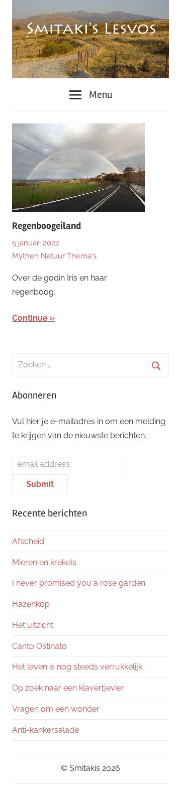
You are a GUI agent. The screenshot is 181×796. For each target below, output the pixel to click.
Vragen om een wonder (56, 709)
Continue (30, 318)
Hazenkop (31, 604)
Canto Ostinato (39, 646)
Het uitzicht (32, 625)
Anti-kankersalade (45, 730)
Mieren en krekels (44, 562)
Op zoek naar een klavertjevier (68, 688)
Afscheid (28, 541)
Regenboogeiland (46, 226)
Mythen (25, 255)
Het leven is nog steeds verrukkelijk (77, 667)
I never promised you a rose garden (78, 583)
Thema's (82, 255)
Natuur (53, 255)
